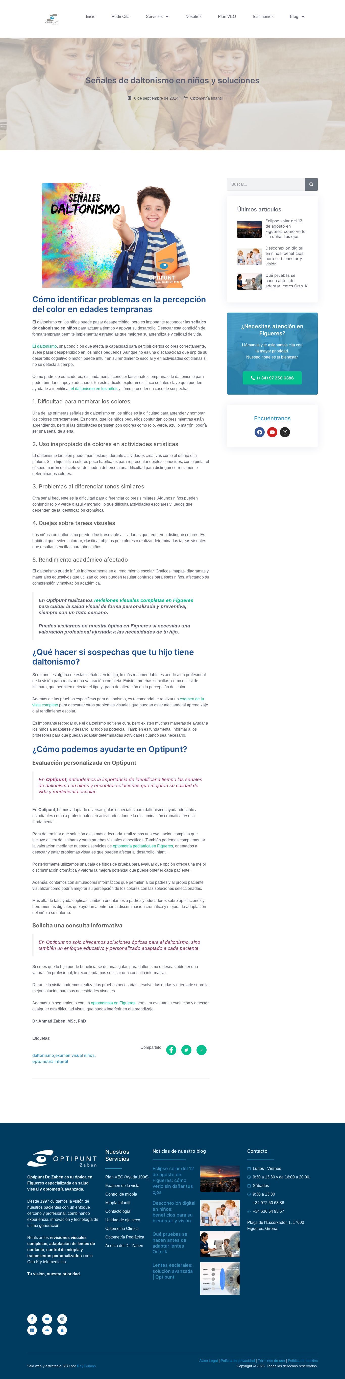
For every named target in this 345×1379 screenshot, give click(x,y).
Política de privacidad (238, 1361)
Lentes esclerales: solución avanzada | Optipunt (173, 1271)
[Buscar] (311, 184)
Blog (294, 16)
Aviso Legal (208, 1361)
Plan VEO (227, 16)
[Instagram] (285, 432)
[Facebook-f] (32, 1319)
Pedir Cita (121, 16)
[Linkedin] (32, 1330)
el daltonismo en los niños (94, 389)
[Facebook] (260, 432)
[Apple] (62, 1330)
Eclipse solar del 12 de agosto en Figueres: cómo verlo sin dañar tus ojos (173, 1180)
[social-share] (171, 1050)
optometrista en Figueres (113, 1003)
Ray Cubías (86, 1366)
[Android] (47, 1330)
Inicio (90, 16)
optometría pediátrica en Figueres (143, 846)
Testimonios (263, 16)
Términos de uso (271, 1361)
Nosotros (193, 16)
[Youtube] (272, 432)
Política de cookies (303, 1361)
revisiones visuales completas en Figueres (143, 600)
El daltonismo (44, 346)
